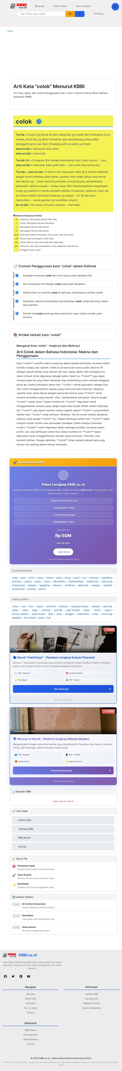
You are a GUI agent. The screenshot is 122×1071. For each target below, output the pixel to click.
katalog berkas (79, 606)
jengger (69, 613)
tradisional (92, 581)
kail (49, 617)
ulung (68, 577)
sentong (107, 606)
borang (32, 588)
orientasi (94, 577)
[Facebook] (5, 976)
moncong (106, 613)
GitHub (30, 1044)
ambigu (96, 585)
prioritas (16, 581)
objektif (107, 585)
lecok (97, 610)
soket (15, 610)
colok (15, 606)
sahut (40, 606)
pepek (28, 581)
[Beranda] (19, 5)
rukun (40, 577)
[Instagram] (21, 976)
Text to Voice (83, 6)
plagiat (32, 585)
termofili (51, 606)
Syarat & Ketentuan (91, 1008)
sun (84, 577)
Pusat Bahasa (30, 1034)
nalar (59, 577)
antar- (87, 610)
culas (15, 577)
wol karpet (30, 617)
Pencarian (30, 1003)
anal (23, 577)
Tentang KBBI (91, 994)
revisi (76, 577)
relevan (57, 585)
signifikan (107, 577)
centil (31, 577)
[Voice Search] (70, 14)
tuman (49, 577)
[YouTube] (29, 976)
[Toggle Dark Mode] (115, 6)
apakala (16, 617)
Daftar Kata (59, 6)
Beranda (39, 6)
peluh (38, 581)
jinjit (51, 613)
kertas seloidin (20, 613)
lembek (96, 606)
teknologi (107, 581)
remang (46, 610)
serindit (58, 610)
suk (23, 606)
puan (47, 581)
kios (31, 606)
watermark (83, 613)
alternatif (83, 585)
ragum (108, 610)
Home (10, 31)
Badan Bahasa (30, 1039)
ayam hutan (38, 613)
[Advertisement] (61, 55)
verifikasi (70, 585)
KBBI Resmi (30, 1030)
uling (59, 613)
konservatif (18, 588)
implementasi (76, 581)
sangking (44, 585)
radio (25, 610)
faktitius (63, 606)
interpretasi (18, 585)
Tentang (98, 13)
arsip (95, 613)
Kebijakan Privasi (91, 1003)
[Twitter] (13, 976)
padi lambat (73, 610)
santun (42, 588)
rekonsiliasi (59, 581)
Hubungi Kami (91, 998)
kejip (34, 610)
